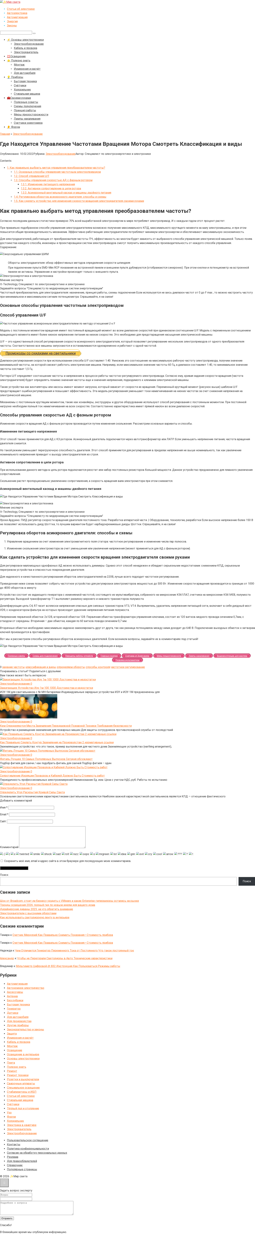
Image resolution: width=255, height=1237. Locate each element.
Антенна (12, 996)
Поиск (4, 874)
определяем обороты (71, 667)
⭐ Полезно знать (18, 60)
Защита (12, 1033)
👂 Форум (13, 127)
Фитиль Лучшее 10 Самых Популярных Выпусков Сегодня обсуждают (46, 759)
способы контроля (98, 667)
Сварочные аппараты (21, 1083)
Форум (11, 1116)
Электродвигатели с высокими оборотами (28, 913)
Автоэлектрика (17, 13)
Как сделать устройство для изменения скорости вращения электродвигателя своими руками (79, 201)
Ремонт (12, 1071)
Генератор (14, 1008)
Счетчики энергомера (28, 122)
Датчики (12, 1012)
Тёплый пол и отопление (23, 1108)
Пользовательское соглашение (27, 1140)
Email (4, 814)
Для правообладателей (22, 1161)
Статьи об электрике (21, 9)
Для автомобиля (24, 73)
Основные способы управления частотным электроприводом (57, 171)
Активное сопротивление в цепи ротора (51, 188)
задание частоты (13, 667)
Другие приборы (18, 1025)
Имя (3, 807)
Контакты (13, 1144)
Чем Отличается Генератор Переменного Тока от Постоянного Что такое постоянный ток (74, 950)
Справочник (15, 1165)
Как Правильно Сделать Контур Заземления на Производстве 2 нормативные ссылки (57, 742)
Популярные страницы (22, 1169)
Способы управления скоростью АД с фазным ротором (53, 180)
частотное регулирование (128, 667)
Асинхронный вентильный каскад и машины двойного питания (66, 192)
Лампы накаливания (27, 118)
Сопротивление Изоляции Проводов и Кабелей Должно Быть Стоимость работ (52, 775)
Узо (9, 1112)
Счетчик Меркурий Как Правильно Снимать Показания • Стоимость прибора (62, 935)
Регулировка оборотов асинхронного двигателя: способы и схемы (60, 196)
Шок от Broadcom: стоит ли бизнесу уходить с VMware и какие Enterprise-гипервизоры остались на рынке (69, 900)
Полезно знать (16, 1067)
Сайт (3, 821)
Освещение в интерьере (23, 1054)
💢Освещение (16, 56)
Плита (11, 1062)
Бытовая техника (25, 81)
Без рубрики (15, 1000)
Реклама (12, 1157)
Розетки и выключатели (23, 1079)
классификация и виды (41, 667)
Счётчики (20, 85)
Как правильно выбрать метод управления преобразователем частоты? (56, 167)
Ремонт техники (17, 1075)
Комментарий (9, 847)
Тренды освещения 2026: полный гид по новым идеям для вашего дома (47, 905)
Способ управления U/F (31, 176)
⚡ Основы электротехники (25, 39)
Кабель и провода (25, 48)
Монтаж (19, 64)
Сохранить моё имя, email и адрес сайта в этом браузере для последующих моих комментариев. (67, 861)
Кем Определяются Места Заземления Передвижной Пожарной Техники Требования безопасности (66, 725)
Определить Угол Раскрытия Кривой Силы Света (32, 792)
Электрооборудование (29, 44)
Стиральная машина (27, 93)
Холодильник (22, 89)
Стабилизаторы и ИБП (21, 1091)
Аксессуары (15, 992)
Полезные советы (26, 102)
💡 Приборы (15, 77)
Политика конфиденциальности (28, 1148)
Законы (12, 25)
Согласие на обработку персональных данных (37, 1152)
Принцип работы (25, 110)
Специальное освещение (23, 1087)
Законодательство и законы (25, 1029)
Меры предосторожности (31, 114)
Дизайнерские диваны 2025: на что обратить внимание (36, 909)
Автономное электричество (25, 988)
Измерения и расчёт (27, 68)
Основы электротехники (23, 1058)
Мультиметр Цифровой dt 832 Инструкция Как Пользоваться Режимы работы (68, 966)
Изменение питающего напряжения (48, 184)
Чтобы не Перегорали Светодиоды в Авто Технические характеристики (64, 958)
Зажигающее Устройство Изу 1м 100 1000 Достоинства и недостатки (46, 687)
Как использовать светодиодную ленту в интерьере (34, 917)
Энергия (12, 21)
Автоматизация (17, 17)
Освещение (14, 1050)
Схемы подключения (27, 106)
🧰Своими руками (19, 98)
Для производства (19, 1021)
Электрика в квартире (21, 1125)
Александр (7, 958)
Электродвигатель (26, 52)
